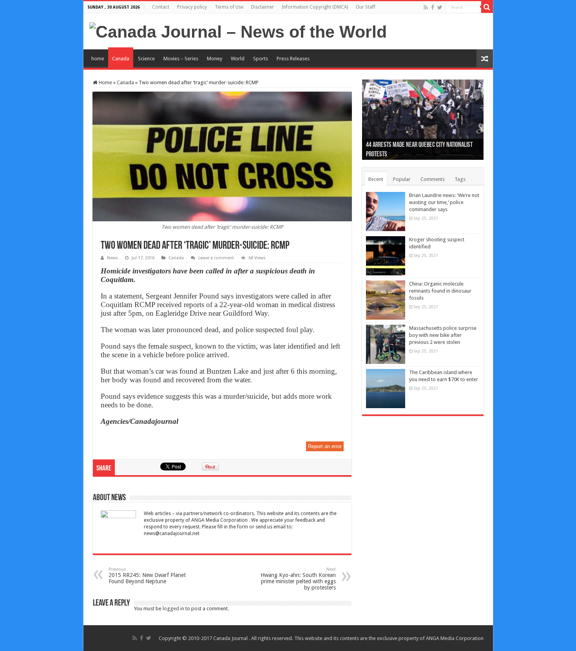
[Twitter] (440, 7)
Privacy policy (192, 7)
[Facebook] (432, 7)
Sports (260, 58)
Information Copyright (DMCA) (315, 7)
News (112, 257)
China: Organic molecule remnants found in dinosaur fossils (440, 291)
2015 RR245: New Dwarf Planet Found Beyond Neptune (147, 575)
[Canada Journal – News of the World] (238, 30)
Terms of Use (229, 7)
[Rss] (426, 7)
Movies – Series (180, 58)
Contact (160, 7)
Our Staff (365, 7)
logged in (173, 608)
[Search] (487, 7)
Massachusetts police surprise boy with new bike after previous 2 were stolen (442, 335)
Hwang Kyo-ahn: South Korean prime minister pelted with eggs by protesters (298, 579)
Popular (402, 179)
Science (146, 58)
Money (214, 58)
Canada (120, 58)
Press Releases (293, 58)
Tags (460, 179)
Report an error (325, 446)
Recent (375, 179)
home (97, 58)
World (238, 58)
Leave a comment (216, 257)
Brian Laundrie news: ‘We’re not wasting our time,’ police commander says (444, 202)
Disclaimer (262, 7)
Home (105, 82)
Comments (432, 179)
